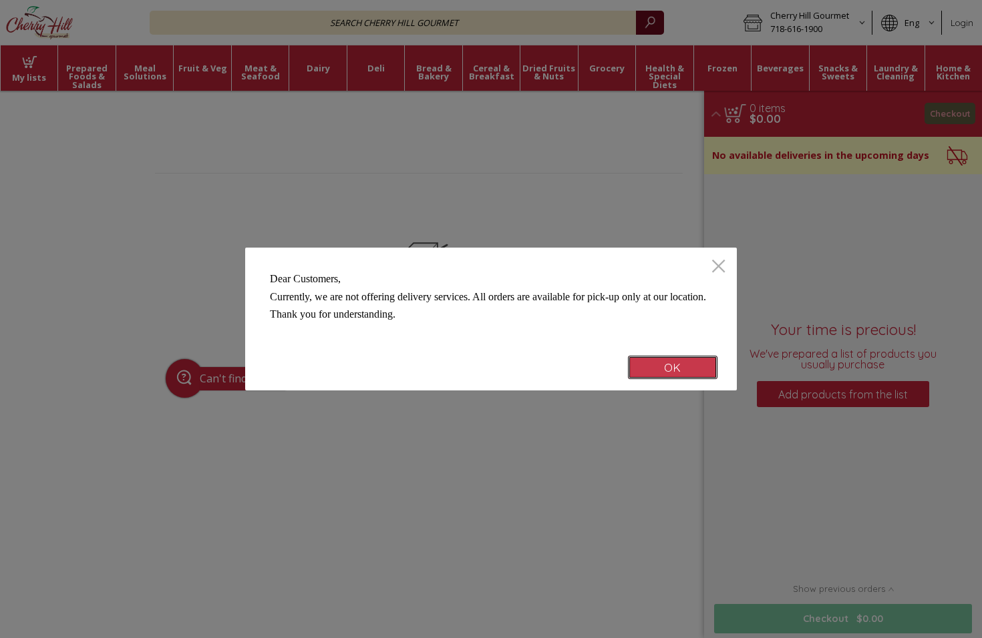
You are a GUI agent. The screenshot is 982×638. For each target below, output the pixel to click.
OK (672, 367)
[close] (718, 267)
